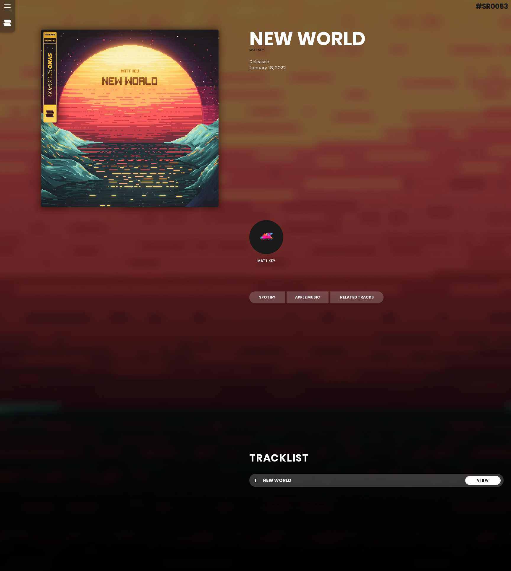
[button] (7, 7)
